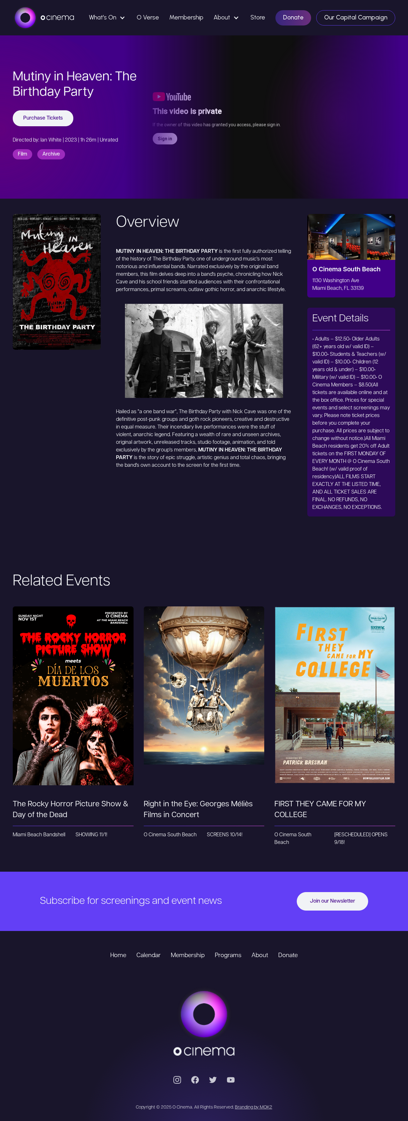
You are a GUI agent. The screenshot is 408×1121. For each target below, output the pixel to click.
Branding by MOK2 (253, 1107)
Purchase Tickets (43, 118)
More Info (73, 713)
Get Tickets (73, 687)
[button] (108, 17)
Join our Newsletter (332, 901)
